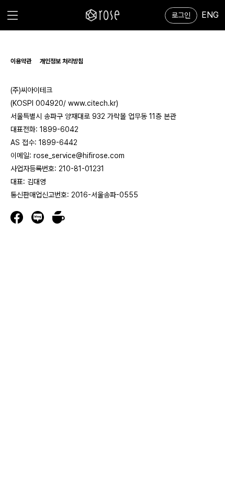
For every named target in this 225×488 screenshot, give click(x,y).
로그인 (181, 15)
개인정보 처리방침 (61, 61)
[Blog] (41, 217)
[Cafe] (58, 217)
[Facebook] (20, 217)
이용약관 (20, 61)
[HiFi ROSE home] (102, 15)
